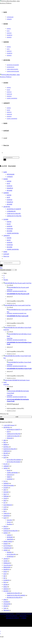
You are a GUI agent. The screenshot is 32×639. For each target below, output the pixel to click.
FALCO (5, 494)
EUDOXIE (6, 492)
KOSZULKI (10, 228)
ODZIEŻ (5, 550)
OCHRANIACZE (11, 211)
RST (4, 578)
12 (3, 275)
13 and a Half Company (8, 425)
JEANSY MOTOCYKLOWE (13, 593)
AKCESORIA (6, 206)
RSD (4, 576)
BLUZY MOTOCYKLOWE (9, 449)
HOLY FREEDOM (7, 505)
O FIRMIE (23, 618)
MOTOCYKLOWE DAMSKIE (14, 460)
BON (8, 431)
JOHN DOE (6, 513)
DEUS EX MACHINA (8, 485)
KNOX (5, 526)
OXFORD (5, 558)
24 (4, 277)
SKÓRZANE (10, 537)
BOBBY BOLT (6, 451)
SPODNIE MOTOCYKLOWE (14, 597)
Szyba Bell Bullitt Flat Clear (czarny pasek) (17, 316)
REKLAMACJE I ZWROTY (13, 618)
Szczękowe (9, 524)
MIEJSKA (9, 552)
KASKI (5, 172)
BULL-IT (5, 455)
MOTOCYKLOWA (11, 554)
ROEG (4, 574)
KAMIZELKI (6, 516)
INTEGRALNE (10, 174)
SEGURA (5, 584)
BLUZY (9, 224)
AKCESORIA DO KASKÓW (14, 209)
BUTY (8, 183)
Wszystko (5, 280)
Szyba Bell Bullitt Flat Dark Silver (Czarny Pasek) (19, 368)
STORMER (6, 602)
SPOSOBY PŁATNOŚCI (13, 616)
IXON (4, 509)
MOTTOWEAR (7, 546)
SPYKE (5, 599)
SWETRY (5, 606)
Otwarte (9, 522)
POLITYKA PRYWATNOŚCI (8, 614)
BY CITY (5, 464)
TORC (4, 608)
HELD (4, 500)
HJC (4, 503)
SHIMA (5, 587)
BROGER (5, 453)
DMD (4, 490)
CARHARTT (6, 235)
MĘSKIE (5, 179)
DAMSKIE (6, 193)
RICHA (5, 571)
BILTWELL (6, 447)
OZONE (5, 561)
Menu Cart (6, 256)
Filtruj (2, 419)
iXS (4, 511)
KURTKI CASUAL (7, 541)
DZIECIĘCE (10, 475)
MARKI (5, 252)
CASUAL (5, 468)
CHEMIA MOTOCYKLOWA (14, 216)
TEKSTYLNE (10, 539)
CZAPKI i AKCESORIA (13, 233)
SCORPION (6, 580)
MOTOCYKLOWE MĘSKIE (13, 462)
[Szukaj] (4, 160)
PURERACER (6, 563)
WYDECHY (9, 438)
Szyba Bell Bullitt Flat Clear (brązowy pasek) (18, 294)
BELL (25, 291)
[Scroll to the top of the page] (0, 629)
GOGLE (5, 498)
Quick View (28, 283)
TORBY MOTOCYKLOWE (14, 213)
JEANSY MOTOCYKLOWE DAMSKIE (16, 595)
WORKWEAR (10, 556)
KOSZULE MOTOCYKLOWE (10, 531)
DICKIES (5, 219)
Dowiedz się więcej (11, 303)
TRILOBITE (6, 610)
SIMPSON (5, 589)
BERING (5, 444)
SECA (4, 582)
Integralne (9, 520)
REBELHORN (6, 567)
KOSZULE (9, 186)
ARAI (4, 440)
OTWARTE (10, 176)
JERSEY (8, 477)
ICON (4, 507)
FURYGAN (6, 496)
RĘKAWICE (10, 188)
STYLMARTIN (6, 604)
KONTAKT (6, 254)
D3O (4, 481)
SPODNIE (9, 190)
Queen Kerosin (7, 565)
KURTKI (9, 181)
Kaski (4, 518)
